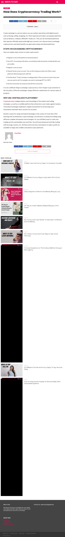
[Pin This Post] (32, 20)
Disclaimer (6, 523)
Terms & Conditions (8, 524)
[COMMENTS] (51, 20)
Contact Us (6, 520)
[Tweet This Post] (23, 20)
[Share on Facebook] (13, 20)
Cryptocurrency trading (11, 101)
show (35, 26)
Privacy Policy (7, 521)
